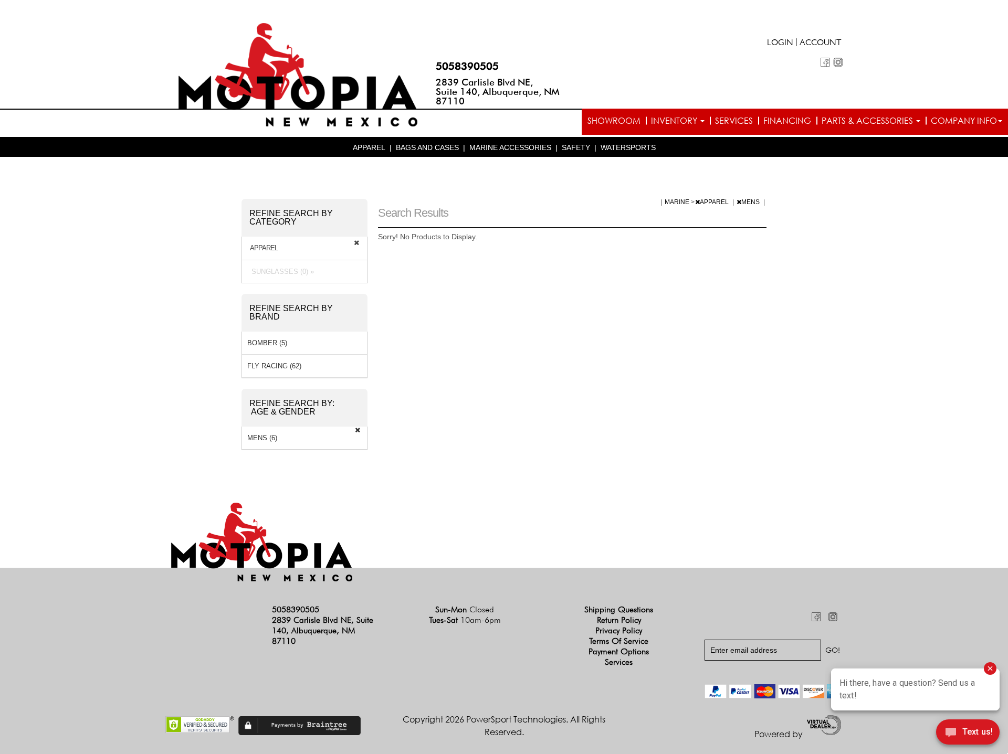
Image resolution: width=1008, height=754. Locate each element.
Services (734, 120)
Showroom (613, 120)
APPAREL (369, 147)
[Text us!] (968, 733)
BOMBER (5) (267, 343)
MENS (751, 202)
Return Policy (619, 620)
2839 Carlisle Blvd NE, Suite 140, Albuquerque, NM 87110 (498, 92)
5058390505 (467, 66)
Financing (787, 120)
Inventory (675, 120)
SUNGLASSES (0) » (280, 271)
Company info (964, 120)
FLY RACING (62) (274, 366)
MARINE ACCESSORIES (510, 147)
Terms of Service (618, 641)
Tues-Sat (465, 620)
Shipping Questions (618, 609)
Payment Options (619, 651)
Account (821, 43)
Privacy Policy (618, 630)
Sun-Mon (464, 609)
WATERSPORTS (628, 147)
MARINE (678, 202)
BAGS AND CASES (427, 147)
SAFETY (576, 147)
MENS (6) (262, 438)
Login (780, 43)
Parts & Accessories (868, 120)
